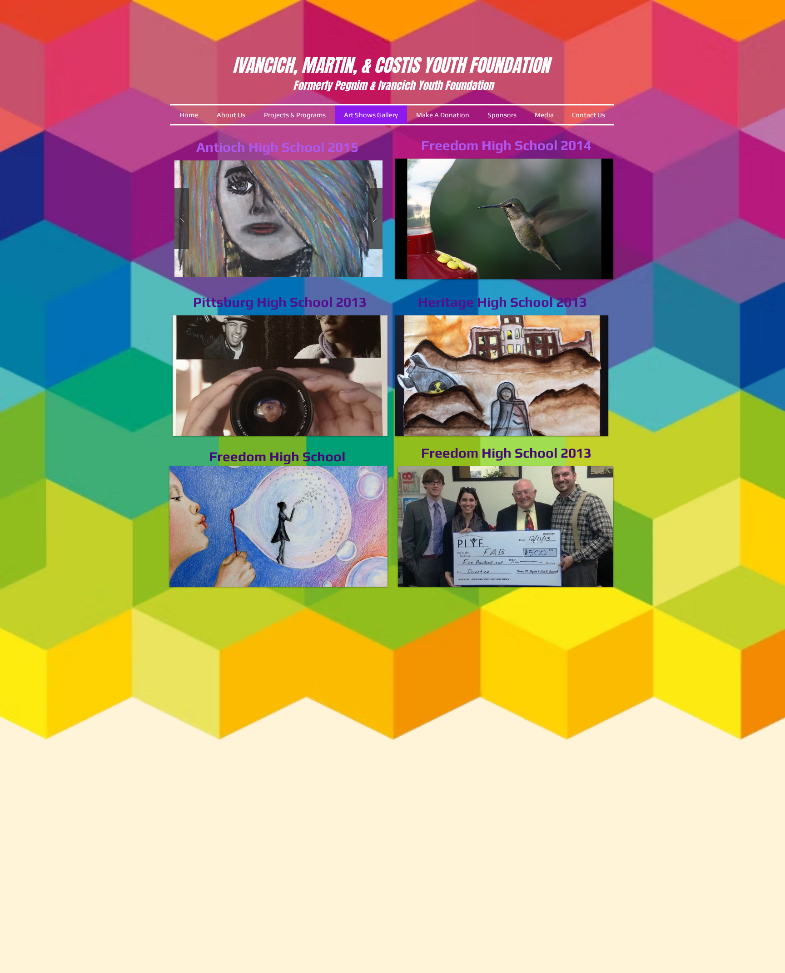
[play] (599, 265)
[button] (278, 218)
